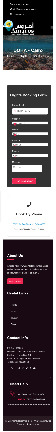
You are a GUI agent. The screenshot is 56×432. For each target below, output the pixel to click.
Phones (15, 151)
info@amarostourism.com (24, 9)
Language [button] (17, 14)
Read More (15, 281)
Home (10, 56)
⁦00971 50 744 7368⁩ (20, 4)
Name (15, 129)
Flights (23, 56)
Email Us (16, 140)
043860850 (40, 224)
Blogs (13, 324)
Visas (13, 311)
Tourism (14, 317)
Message (16, 161)
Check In (16, 118)
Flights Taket (18, 105)
